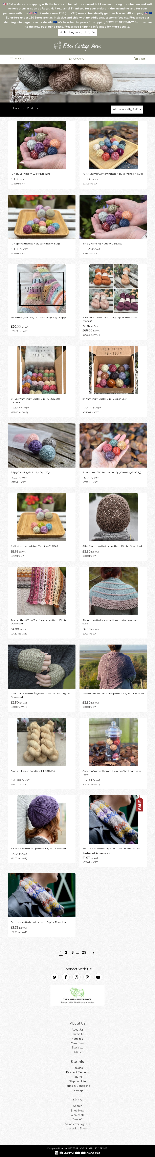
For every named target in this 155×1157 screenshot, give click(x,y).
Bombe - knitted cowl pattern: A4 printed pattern (111, 848)
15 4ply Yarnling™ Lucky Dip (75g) (102, 243)
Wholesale (77, 1115)
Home (15, 108)
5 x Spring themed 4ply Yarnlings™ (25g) (34, 545)
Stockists (77, 1047)
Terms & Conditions (77, 1086)
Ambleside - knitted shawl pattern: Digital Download (113, 693)
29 (84, 952)
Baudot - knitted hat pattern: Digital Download (38, 848)
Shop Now (77, 1110)
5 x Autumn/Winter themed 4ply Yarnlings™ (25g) (112, 472)
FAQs (77, 1052)
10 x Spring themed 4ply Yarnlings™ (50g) (35, 243)
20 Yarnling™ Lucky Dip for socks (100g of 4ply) (39, 317)
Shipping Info (77, 1081)
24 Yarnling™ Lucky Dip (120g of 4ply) (105, 398)
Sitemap (77, 1090)
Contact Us (77, 1034)
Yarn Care (77, 1043)
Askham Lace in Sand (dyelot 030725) (33, 770)
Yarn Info (77, 1038)
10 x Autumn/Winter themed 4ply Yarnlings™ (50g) (113, 173)
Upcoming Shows (77, 1128)
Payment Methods (77, 1072)
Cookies (77, 1068)
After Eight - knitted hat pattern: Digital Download (112, 545)
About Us (78, 1030)
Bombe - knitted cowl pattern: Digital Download (39, 922)
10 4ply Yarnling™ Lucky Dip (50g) (31, 173)
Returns (78, 1077)
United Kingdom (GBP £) (75, 32)
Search (77, 1106)
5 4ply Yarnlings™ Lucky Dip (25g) (30, 472)
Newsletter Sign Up (77, 1124)
